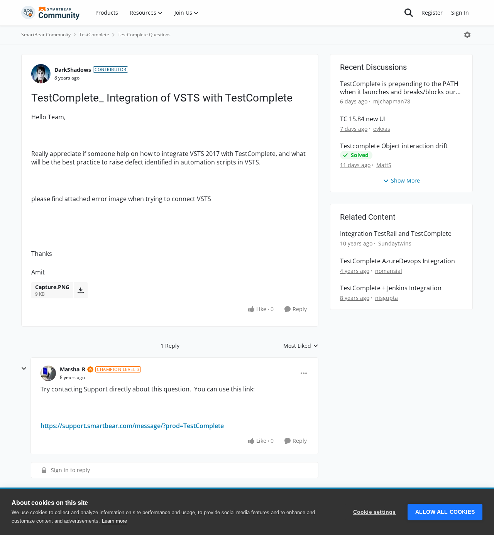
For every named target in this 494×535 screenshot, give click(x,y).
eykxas (381, 128)
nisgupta (386, 297)
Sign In (460, 12)
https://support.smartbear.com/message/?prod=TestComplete (132, 426)
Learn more (114, 521)
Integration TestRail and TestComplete (396, 234)
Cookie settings (374, 512)
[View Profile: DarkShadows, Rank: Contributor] (41, 73)
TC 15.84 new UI (363, 119)
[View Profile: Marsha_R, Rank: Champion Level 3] (48, 373)
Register (432, 12)
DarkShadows (72, 69)
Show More (405, 180)
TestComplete (94, 34)
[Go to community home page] (50, 13)
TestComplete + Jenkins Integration (391, 288)
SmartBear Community (46, 34)
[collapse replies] (24, 368)
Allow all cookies (445, 512)
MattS (383, 165)
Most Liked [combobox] (300, 346)
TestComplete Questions (144, 34)
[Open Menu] (467, 34)
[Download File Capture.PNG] (80, 290)
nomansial (388, 270)
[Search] (408, 12)
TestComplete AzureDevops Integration (397, 261)
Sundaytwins (394, 243)
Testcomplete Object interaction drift (394, 146)
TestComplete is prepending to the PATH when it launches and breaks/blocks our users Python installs (399, 88)
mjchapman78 (391, 101)
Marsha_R (72, 369)
